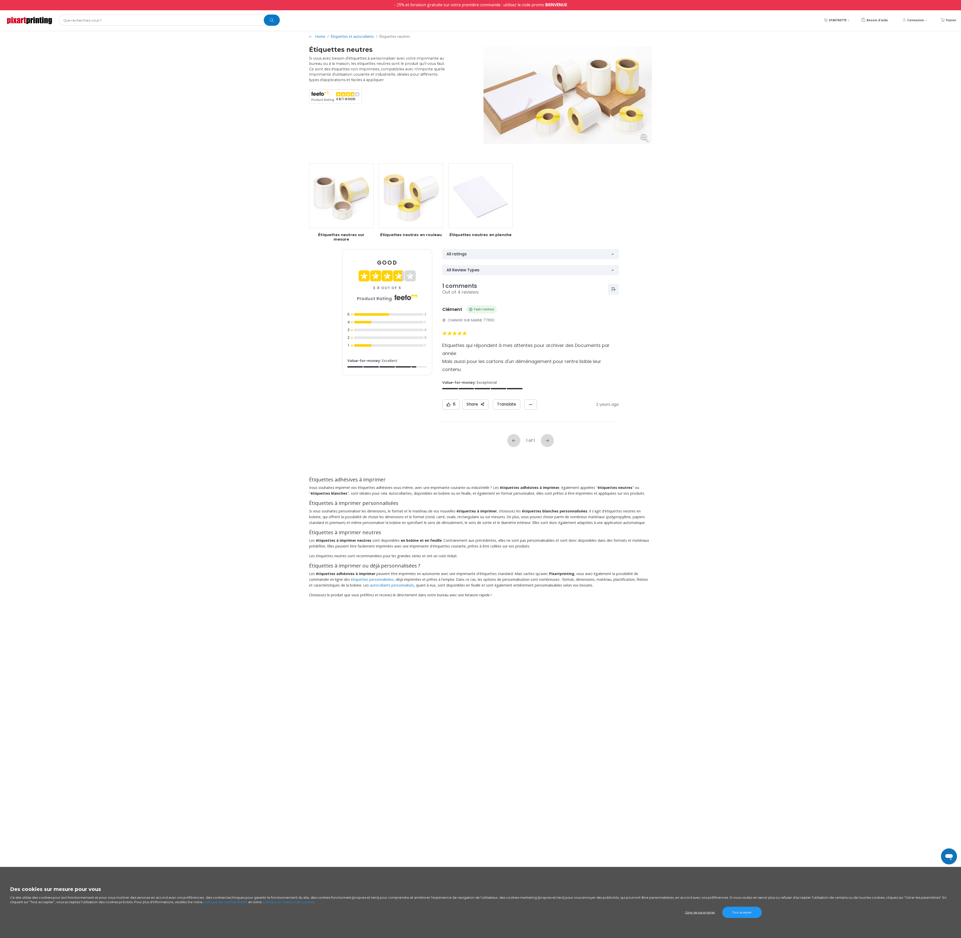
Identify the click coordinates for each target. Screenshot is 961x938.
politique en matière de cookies (288, 902)
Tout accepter (742, 912)
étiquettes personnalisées (372, 579)
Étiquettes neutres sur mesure (341, 237)
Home (320, 36)
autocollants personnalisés (392, 585)
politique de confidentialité (225, 902)
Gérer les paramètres (700, 912)
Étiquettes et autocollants (352, 36)
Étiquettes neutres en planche (480, 235)
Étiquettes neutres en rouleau (411, 235)
